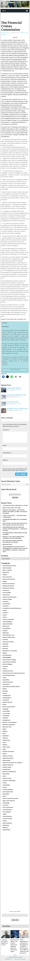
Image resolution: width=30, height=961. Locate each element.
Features (5, 666)
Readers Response (8, 765)
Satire (4, 776)
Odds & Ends (6, 740)
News (4, 733)
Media (4, 729)
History (5, 693)
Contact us (8, 959)
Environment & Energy (9, 659)
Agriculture (6, 572)
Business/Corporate (8, 588)
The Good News (7, 809)
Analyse (5, 574)
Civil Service (6, 594)
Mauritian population (9, 724)
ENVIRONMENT (7, 657)
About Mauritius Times (9, 565)
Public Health (6, 760)
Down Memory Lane (8, 635)
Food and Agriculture (9, 675)
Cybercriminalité (7, 624)
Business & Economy (9, 583)
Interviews (6, 700)
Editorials (23, 32)
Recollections (6, 769)
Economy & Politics (8, 641)
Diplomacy (6, 633)
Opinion (5, 744)
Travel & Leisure (7, 818)
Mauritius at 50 (7, 727)
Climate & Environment (9, 597)
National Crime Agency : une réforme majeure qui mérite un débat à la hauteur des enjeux (15, 511)
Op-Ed (4, 742)
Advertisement (7, 568)
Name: (5, 445)
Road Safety (6, 774)
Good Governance (8, 682)
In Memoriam (7, 695)
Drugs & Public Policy (9, 637)
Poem (4, 749)
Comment (5, 601)
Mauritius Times (5, 32)
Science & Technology (9, 780)
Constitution (6, 603)
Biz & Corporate (7, 577)
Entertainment (7, 655)
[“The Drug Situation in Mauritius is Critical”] (5, 934)
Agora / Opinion (7, 570)
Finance (5, 668)
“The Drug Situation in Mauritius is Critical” (15, 505)
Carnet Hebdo (7, 592)
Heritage (5, 691)
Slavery (5, 782)
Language (5, 709)
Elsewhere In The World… (10, 650)
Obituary (5, 738)
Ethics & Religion (7, 664)
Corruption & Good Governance (12, 608)
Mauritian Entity (7, 544)
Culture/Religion (7, 621)
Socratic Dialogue (8, 789)
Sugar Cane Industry (9, 800)
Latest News (6, 711)
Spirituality (6, 794)
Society (5, 787)
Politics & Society (8, 756)
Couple (5, 610)
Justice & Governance (9, 706)
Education (5, 646)
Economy (5, 639)
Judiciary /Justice (7, 702)
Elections (5, 648)
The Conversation (8, 807)
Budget (5, 581)
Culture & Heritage (8, 619)
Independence (7, 697)
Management (6, 720)
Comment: (6, 430)
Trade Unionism (7, 816)
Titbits (4, 814)
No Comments (10, 390)
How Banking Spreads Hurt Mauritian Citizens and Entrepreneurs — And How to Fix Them (15, 529)
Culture (5, 615)
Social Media (6, 785)
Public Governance (8, 758)
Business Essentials (8, 586)
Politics (5, 753)
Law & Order (6, 713)
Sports (4, 796)
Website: (5, 460)
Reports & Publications (9, 771)
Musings (5, 731)
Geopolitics (6, 680)
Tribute (5, 821)
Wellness (5, 827)
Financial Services (8, 671)
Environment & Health (9, 662)
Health (4, 688)
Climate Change (7, 599)
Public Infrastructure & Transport (12, 762)
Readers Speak (7, 767)
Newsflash (6, 735)
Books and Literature (9, 579)
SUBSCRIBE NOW (15, 369)
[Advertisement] (15, 15)
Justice (4, 704)
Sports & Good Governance (10, 798)
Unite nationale (7, 823)
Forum (4, 677)
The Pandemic (7, 812)
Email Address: (7, 453)
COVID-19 (5, 612)
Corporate (6, 606)
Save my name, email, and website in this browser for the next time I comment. (15, 469)
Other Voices (6, 747)
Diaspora (5, 630)
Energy (5, 653)
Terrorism (5, 805)
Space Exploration (8, 791)
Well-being (6, 825)
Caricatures (6, 590)
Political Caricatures (8, 751)
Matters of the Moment (10, 722)
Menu (4, 10)
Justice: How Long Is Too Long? (12, 507)
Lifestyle (5, 718)
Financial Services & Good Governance (14, 673)
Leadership (6, 715)
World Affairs (6, 829)
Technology (6, 803)
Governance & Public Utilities (11, 686)
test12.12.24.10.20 (19, 959)
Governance (6, 684)
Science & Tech (7, 778)
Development (7, 628)
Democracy (6, 626)
